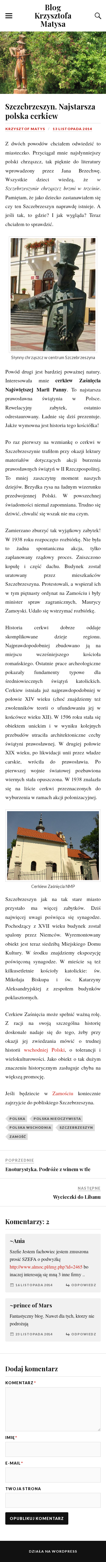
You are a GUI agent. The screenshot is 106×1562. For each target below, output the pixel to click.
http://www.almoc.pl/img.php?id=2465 (46, 1267)
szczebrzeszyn (76, 1127)
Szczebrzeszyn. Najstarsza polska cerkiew (50, 111)
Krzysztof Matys (25, 129)
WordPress (64, 1551)
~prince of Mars (31, 1305)
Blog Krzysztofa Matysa (53, 15)
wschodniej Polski (44, 1049)
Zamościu (62, 1093)
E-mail (14, 1463)
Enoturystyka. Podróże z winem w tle (47, 1169)
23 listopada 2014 (34, 1334)
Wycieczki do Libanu (77, 1197)
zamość (17, 1136)
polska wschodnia (30, 1127)
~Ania (17, 1240)
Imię (11, 1438)
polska (17, 1119)
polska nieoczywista (57, 1119)
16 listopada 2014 (34, 1285)
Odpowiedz (83, 1285)
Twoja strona (23, 1489)
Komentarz (20, 1383)
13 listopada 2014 (72, 129)
